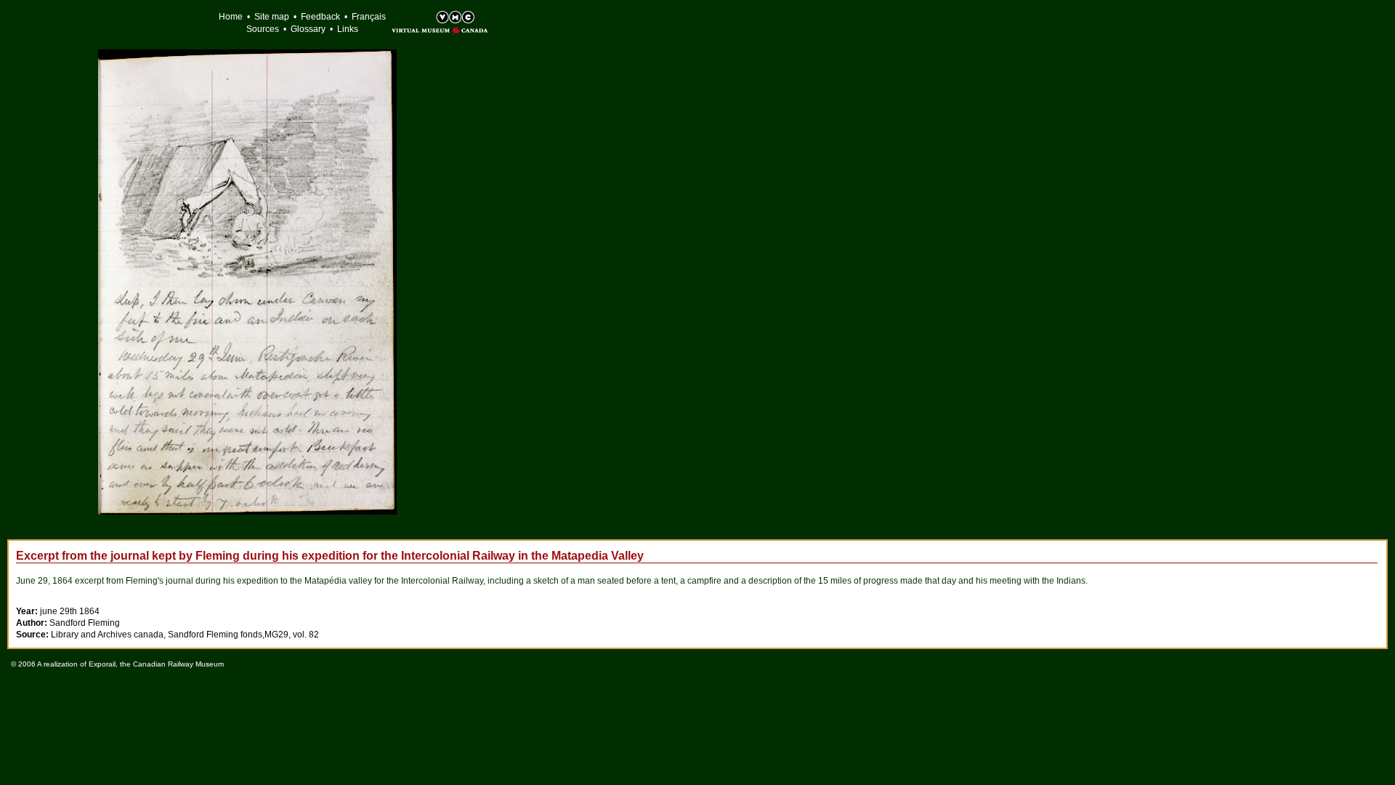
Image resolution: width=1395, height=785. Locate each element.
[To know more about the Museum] (425, 18)
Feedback (320, 17)
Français (369, 17)
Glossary (308, 29)
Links (347, 29)
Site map (271, 17)
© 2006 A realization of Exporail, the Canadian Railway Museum (117, 664)
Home (231, 17)
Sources (262, 29)
